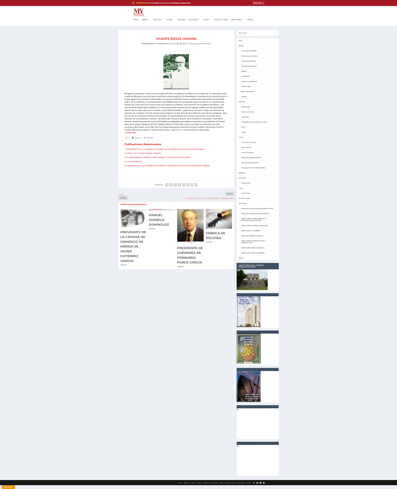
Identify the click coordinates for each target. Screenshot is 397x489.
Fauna (244, 132)
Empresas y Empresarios (200, 43)
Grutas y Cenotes (248, 112)
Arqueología (246, 107)
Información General (249, 66)
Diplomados (246, 183)
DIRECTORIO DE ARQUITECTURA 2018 (255, 226)
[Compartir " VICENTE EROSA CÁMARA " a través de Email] (192, 185)
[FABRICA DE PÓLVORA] (219, 219)
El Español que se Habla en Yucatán (254, 122)
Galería (244, 97)
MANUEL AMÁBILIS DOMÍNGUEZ (159, 219)
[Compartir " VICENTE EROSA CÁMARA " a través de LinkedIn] (188, 185)
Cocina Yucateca (248, 152)
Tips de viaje (246, 86)
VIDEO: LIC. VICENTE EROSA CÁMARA (144, 153)
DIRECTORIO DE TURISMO (251, 231)
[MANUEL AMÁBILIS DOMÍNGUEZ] (162, 210)
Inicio (136, 20)
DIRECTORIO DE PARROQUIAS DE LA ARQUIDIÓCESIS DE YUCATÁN (254, 219)
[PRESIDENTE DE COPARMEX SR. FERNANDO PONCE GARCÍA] (190, 226)
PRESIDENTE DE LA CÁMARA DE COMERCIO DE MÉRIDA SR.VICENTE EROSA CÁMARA (165, 149)
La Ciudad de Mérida (249, 51)
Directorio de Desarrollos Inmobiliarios (256, 213)
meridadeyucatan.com (165, 43)
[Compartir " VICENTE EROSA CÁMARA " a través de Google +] (175, 185)
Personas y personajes (250, 56)
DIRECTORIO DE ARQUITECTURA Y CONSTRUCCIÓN (253, 242)
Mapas (244, 71)
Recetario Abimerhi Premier (251, 158)
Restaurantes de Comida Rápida (253, 168)
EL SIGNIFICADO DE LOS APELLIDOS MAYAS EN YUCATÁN (169, 3)
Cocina (169, 20)
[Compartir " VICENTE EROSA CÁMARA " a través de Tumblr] (179, 185)
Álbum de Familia (248, 91)
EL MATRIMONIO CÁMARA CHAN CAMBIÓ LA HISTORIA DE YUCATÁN (158, 157)
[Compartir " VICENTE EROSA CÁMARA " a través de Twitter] (171, 185)
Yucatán (157, 20)
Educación (193, 20)
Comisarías (246, 76)
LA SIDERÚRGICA (134, 161)
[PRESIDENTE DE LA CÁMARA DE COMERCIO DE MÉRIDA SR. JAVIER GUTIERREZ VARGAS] (133, 218)
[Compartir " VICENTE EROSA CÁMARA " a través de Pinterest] (183, 185)
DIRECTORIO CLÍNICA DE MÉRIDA (253, 253)
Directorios (236, 20)
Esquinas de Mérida (249, 61)
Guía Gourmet (247, 147)
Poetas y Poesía (221, 20)
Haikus (250, 20)
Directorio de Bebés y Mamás (252, 236)
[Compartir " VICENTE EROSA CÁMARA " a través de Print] (196, 185)
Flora (243, 127)
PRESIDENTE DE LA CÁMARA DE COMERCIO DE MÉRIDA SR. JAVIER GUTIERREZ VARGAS (133, 246)
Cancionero (246, 193)
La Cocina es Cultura (249, 142)
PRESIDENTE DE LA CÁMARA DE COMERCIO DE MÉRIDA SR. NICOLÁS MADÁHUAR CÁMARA (168, 165)
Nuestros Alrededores (249, 81)
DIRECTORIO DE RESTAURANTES (253, 248)
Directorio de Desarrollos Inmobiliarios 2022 (257, 208)
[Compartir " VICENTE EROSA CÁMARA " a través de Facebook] (167, 185)
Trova (206, 20)
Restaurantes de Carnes (250, 163)
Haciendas (245, 117)
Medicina (181, 20)
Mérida (145, 20)
